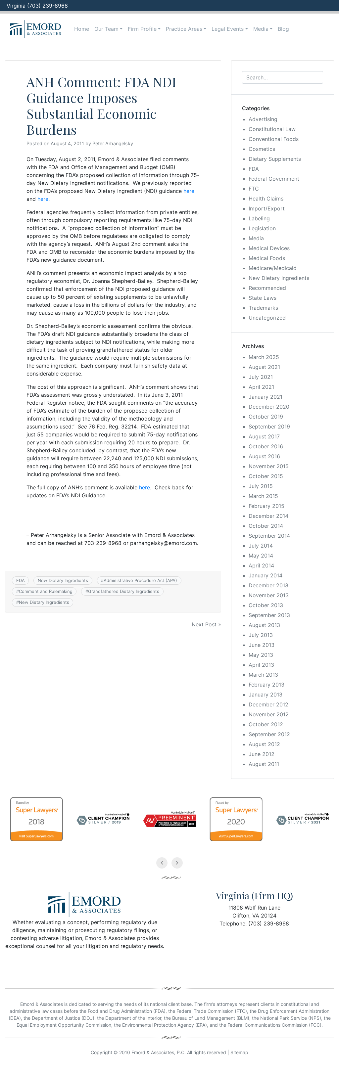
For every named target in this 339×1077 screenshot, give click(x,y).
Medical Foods (267, 258)
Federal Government (274, 178)
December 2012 (268, 704)
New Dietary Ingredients (63, 580)
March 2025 (264, 357)
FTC (254, 188)
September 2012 (269, 734)
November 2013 (269, 595)
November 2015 (269, 466)
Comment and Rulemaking (46, 591)
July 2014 (261, 545)
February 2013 (266, 684)
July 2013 (261, 635)
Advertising (263, 119)
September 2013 (269, 615)
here (188, 191)
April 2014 (261, 565)
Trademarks (263, 307)
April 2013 (261, 664)
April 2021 (261, 386)
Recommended (267, 288)
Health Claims (266, 198)
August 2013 (264, 625)
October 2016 (266, 446)
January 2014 (265, 575)
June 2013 (261, 645)
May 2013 (261, 654)
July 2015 (261, 486)
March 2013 (263, 674)
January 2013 (265, 694)
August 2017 (264, 436)
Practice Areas (184, 28)
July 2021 (261, 377)
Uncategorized (267, 317)
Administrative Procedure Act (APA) (140, 580)
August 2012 (264, 744)
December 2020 (269, 406)
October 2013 (266, 605)
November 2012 (269, 714)
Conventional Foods (274, 139)
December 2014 (268, 516)
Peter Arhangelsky (112, 143)
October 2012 (266, 724)
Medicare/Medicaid (273, 268)
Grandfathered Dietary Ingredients (123, 591)
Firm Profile (142, 28)
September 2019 (269, 426)
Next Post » (206, 624)
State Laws (262, 297)
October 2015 (266, 476)
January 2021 (265, 396)
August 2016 (264, 456)
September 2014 (269, 535)
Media (260, 28)
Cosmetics (262, 149)
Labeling (259, 218)
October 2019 (266, 416)
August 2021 (264, 367)
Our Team (106, 28)
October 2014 (266, 525)
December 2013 (268, 585)
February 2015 (266, 506)
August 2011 (264, 764)
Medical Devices (269, 248)
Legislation (262, 228)
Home (81, 28)
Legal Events (228, 28)
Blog (283, 28)
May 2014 (261, 555)
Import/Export (267, 208)
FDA (20, 580)
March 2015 (263, 496)
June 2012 (261, 754)
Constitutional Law (272, 129)
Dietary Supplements (275, 159)
